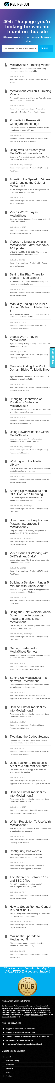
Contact (9, 1076)
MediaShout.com (17, 1051)
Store (8, 1072)
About (8, 1057)
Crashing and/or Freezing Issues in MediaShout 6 (24, 1044)
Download (10, 1064)
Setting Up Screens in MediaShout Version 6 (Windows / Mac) (28, 1036)
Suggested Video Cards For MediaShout (20, 1029)
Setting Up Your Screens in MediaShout (20, 1033)
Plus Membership (12, 1061)
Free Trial (9, 1068)
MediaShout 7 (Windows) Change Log (19, 1040)
